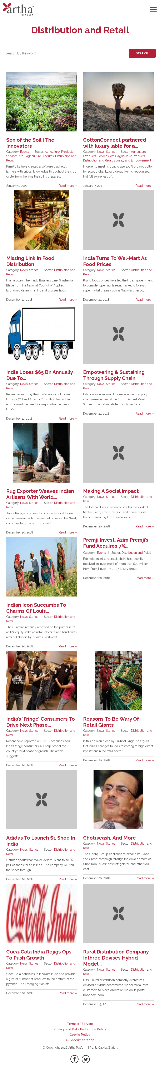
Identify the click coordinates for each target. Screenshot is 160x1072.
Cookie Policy (80, 1034)
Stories (110, 151)
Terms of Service (80, 1023)
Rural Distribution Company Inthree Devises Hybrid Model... (116, 958)
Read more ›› (68, 185)
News (101, 151)
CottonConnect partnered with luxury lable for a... (114, 143)
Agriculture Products (40, 156)
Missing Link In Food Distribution (30, 261)
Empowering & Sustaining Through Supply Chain (114, 375)
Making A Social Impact (111, 491)
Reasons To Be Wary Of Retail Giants (111, 722)
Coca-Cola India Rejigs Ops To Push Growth (38, 955)
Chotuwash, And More (109, 838)
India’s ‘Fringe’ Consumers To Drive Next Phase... (40, 722)
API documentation (80, 1040)
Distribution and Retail (97, 160)
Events (24, 151)
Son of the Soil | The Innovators (30, 143)
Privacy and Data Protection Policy (80, 1029)
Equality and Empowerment (132, 160)
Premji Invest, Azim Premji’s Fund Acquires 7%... (115, 543)
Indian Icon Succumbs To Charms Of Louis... (36, 608)
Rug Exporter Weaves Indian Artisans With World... (40, 494)
